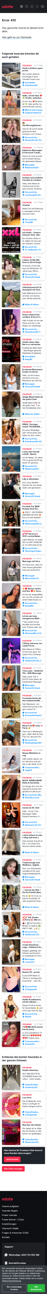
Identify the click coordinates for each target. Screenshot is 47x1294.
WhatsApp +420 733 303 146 (24, 1255)
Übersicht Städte (10, 1228)
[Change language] (21, 6)
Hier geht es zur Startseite (16, 37)
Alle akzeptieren (36, 1288)
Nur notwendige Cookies (14, 1288)
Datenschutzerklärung (11, 1281)
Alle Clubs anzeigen (13, 1169)
